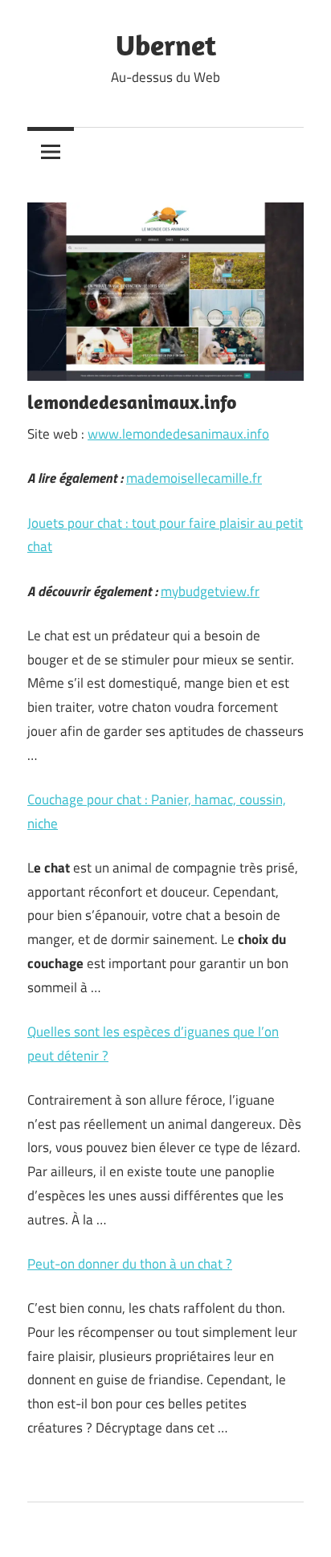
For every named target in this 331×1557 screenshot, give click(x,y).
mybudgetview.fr (210, 591)
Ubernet (166, 45)
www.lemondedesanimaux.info (178, 433)
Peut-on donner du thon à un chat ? (129, 1263)
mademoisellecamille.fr (194, 478)
